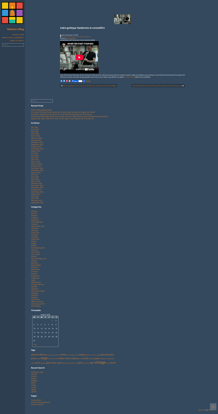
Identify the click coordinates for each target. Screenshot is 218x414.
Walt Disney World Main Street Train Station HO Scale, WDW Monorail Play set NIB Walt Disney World (69, 116)
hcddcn (34, 376)
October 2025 (36, 147)
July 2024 (34, 175)
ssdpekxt (34, 293)
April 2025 (35, 159)
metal (55, 358)
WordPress (211, 410)
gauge (99, 355)
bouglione (35, 220)
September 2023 (37, 192)
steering (34, 297)
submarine (35, 299)
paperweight (36, 265)
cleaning (34, 230)
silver (53, 362)
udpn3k (34, 374)
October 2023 (36, 190)
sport (59, 362)
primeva (34, 274)
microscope (35, 254)
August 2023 (36, 194)
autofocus (35, 218)
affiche (42, 354)
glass (111, 354)
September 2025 (37, 149)
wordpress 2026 (37, 372)
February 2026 (36, 138)
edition (33, 241)
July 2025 (34, 153)
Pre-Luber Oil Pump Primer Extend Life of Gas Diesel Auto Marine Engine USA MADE (63, 112)
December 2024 (37, 168)
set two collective (37, 284)
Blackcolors (202, 410)
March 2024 (35, 181)
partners (34, 267)
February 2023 (36, 200)
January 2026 (36, 140)
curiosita (76, 36)
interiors (34, 250)
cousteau (34, 237)
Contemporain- (129, 77)
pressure (34, 271)
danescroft (35, 239)
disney (77, 355)
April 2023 (35, 198)
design (72, 355)
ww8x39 (34, 381)
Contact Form (18, 35)
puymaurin (35, 276)
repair (33, 280)
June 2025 (35, 155)
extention (94, 355)
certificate (35, 228)
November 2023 (37, 187)
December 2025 (37, 142)
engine (33, 243)
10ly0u (33, 385)
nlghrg (33, 389)
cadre (63, 36)
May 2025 (34, 157)
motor (67, 358)
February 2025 (36, 164)
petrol (80, 358)
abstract (34, 211)
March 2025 (35, 162)
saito (32, 363)
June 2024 (35, 177)
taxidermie (88, 36)
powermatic (35, 269)
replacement (36, 282)
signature (34, 289)
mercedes (51, 358)
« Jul (35, 344)
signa (48, 362)
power (97, 358)
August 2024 (36, 172)
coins (68, 355)
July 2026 (34, 127)
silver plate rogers (38, 291)
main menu (35, 252)
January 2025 (36, 166)
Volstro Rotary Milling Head (41, 110)
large (44, 358)
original (34, 261)
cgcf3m (34, 391)
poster (86, 358)
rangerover (35, 278)
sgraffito (34, 286)
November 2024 (37, 170)
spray (64, 363)
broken (57, 355)
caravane (34, 224)
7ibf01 (33, 383)
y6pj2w (33, 378)
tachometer (86, 363)
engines (88, 355)
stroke (68, 363)
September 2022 (37, 203)
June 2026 (35, 129)
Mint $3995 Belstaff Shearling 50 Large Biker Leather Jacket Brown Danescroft (157, 86)
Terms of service (17, 40)
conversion (35, 233)
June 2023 (35, 196)
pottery (91, 358)
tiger (92, 362)
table (79, 362)
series (37, 362)
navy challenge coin (38, 258)
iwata (38, 358)
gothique (81, 36)
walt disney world (38, 304)
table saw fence (37, 302)
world (113, 362)
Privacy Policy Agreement (13, 38)
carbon (63, 354)
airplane (34, 215)
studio (72, 363)
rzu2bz (33, 387)
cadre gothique (69, 36)
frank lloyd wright (38, 248)
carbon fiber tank (37, 226)
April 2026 (35, 134)
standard (34, 295)
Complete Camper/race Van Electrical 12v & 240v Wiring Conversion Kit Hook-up (61, 114)
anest (53, 355)
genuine (105, 354)
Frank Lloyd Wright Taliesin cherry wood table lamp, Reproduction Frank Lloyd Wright (89, 86)
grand (34, 358)
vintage (100, 362)
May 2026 (34, 131)
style (75, 363)
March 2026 (35, 136)
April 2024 (35, 179)
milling (33, 256)
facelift (33, 246)
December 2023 (37, 185)
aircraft (34, 213)
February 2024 (36, 183)
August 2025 (36, 151)
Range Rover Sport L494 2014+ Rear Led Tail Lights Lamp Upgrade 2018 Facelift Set (62, 119)
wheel (108, 363)
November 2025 (37, 144)
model (61, 358)
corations (34, 235)
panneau (34, 263)
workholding (36, 306)
